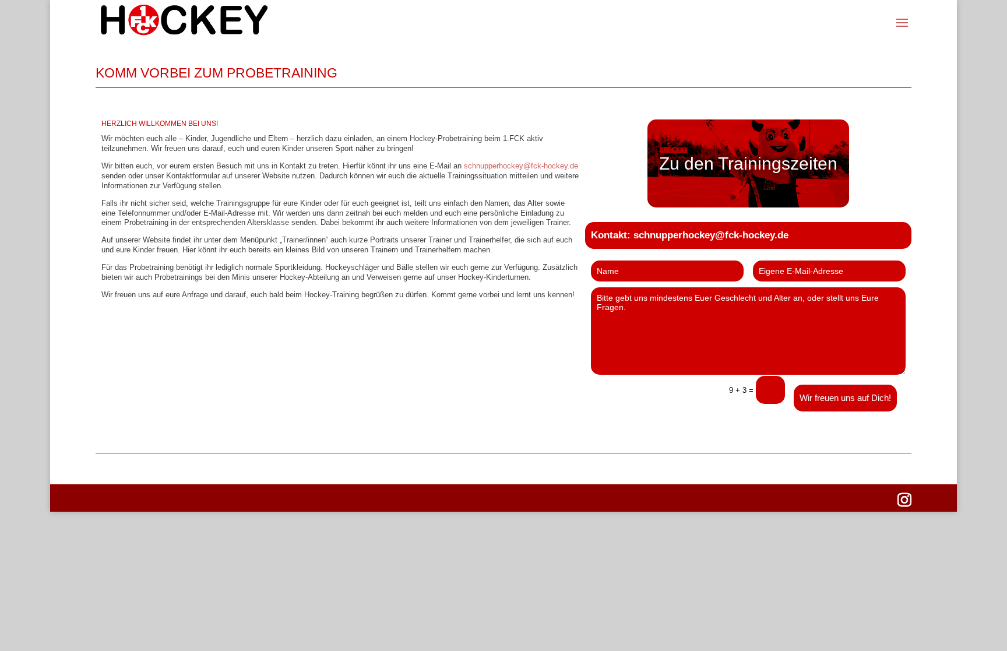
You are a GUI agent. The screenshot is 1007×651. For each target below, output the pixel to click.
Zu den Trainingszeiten (748, 163)
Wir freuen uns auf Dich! (845, 398)
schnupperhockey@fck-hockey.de (521, 165)
